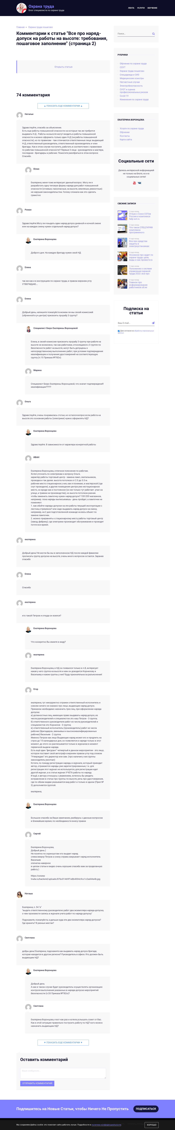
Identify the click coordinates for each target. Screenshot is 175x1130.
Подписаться (146, 1108)
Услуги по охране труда (132, 128)
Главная (20, 27)
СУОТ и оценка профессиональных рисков (134, 90)
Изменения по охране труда (134, 99)
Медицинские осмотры (132, 78)
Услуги (141, 8)
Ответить (105, 165)
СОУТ (122, 67)
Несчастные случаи (130, 82)
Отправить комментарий (37, 1083)
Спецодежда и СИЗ (129, 75)
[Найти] (153, 33)
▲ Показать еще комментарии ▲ (63, 106)
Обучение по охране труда (133, 63)
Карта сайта (126, 139)
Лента (131, 8)
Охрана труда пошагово (40, 27)
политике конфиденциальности (106, 1125)
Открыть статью (64, 66)
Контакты (125, 136)
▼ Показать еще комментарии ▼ (63, 1042)
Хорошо (151, 1125)
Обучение (152, 8)
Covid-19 (124, 96)
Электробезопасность (131, 86)
